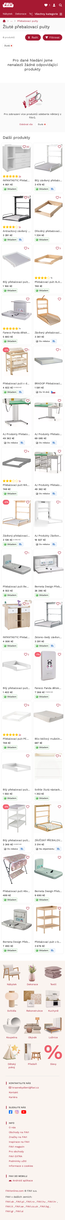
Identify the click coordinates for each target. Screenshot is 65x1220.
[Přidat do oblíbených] (59, 146)
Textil (53, 984)
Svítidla (11, 1010)
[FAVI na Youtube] (23, 1112)
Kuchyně (53, 1010)
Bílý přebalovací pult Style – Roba (23, 281)
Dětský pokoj (12, 1066)
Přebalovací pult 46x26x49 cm (21, 891)
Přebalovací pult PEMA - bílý (20, 738)
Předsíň (32, 1064)
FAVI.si (19, 1211)
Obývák (32, 1037)
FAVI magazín (16, 1146)
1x (20, 227)
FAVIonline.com (15, 1190)
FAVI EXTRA (15, 1156)
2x (20, 176)
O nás (12, 1127)
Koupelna (11, 1037)
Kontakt (13, 1092)
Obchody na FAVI (19, 1132)
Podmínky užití (18, 1161)
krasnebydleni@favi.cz (25, 1087)
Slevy (53, 1064)
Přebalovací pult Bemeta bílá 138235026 (27, 586)
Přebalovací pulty (27, 21)
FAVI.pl (20, 1201)
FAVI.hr (52, 1201)
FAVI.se (19, 1206)
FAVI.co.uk (32, 1206)
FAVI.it (10, 1206)
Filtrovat (54, 37)
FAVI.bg (45, 1206)
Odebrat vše (26, 124)
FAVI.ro (30, 1201)
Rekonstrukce (34, 1010)
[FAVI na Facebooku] (10, 1112)
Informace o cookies (21, 1166)
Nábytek (7, 13)
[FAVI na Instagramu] (17, 1112)
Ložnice (53, 1037)
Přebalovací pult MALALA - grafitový (25, 485)
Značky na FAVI (18, 1137)
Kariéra (13, 1097)
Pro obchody (16, 1151)
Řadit (35, 37)
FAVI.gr (10, 1211)
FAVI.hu (41, 1201)
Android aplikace (23, 1180)
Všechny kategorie (46, 13)
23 (27, 603)
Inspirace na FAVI (19, 1141)
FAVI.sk (10, 1201)
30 (27, 147)
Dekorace (20, 13)
